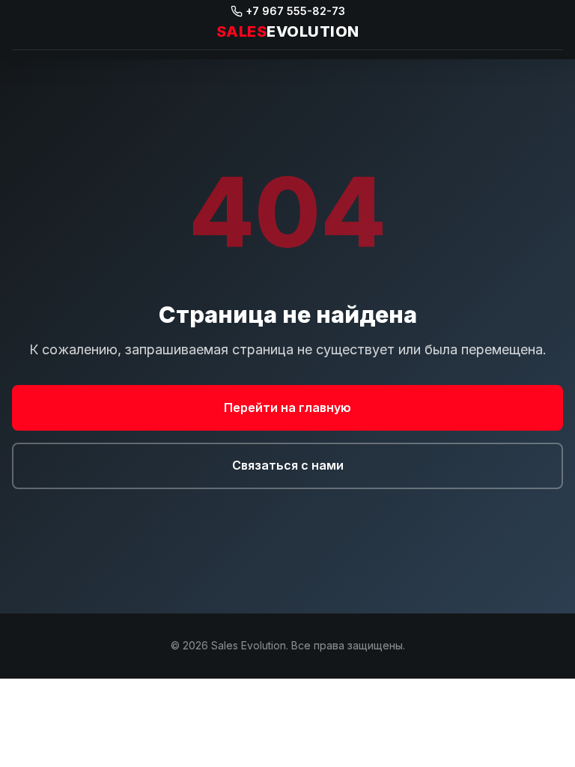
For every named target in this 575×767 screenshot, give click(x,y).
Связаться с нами (288, 465)
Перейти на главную (287, 407)
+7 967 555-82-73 (295, 10)
